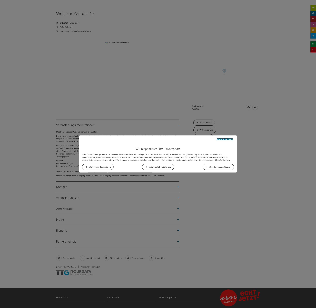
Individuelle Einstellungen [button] (160, 167)
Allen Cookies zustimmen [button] (220, 167)
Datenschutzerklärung (225, 139)
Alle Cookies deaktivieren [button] (100, 167)
